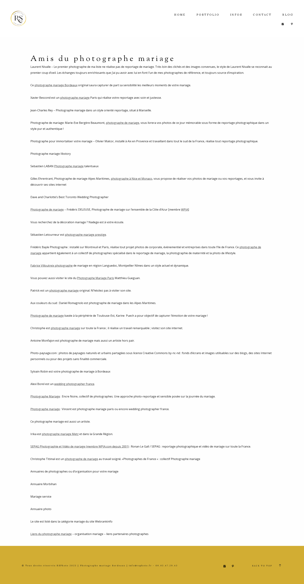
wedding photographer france (74, 384)
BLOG (287, 14)
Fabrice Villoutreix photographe (51, 265)
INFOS (236, 14)
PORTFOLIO (208, 14)
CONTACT (262, 14)
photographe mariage (75, 98)
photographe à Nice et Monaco (131, 179)
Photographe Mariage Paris (95, 278)
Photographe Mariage (45, 396)
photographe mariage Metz (60, 434)
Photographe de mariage (47, 209)
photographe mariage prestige (85, 235)
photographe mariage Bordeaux (55, 85)
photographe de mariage (122, 123)
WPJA (184, 209)
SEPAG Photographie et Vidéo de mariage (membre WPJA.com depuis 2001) (79, 446)
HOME (180, 14)
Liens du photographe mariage (51, 534)
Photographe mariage (69, 166)
